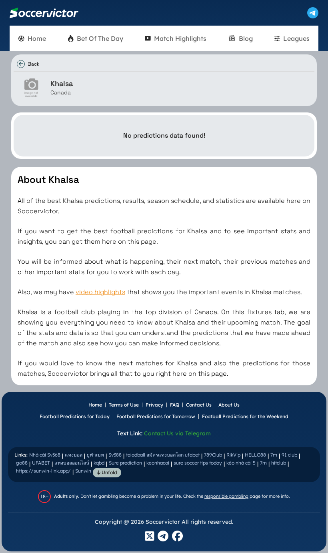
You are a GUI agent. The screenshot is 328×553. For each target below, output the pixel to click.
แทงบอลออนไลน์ (71, 463)
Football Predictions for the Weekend (245, 416)
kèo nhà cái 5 (241, 463)
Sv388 (115, 455)
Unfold (108, 472)
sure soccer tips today (198, 463)
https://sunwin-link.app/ (43, 471)
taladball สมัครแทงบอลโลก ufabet (163, 455)
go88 (22, 463)
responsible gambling (226, 496)
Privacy (154, 405)
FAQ (174, 405)
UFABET (41, 463)
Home (95, 405)
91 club (289, 455)
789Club (213, 455)
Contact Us (199, 405)
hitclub (278, 463)
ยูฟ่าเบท (95, 455)
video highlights (100, 292)
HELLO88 (255, 455)
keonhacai (157, 463)
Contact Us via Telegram (177, 433)
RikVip (233, 455)
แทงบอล (73, 455)
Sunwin (83, 471)
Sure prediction (125, 463)
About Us (229, 405)
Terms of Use (124, 405)
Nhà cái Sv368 (44, 455)
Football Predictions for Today (75, 416)
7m (273, 455)
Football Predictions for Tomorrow (155, 416)
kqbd (99, 463)
